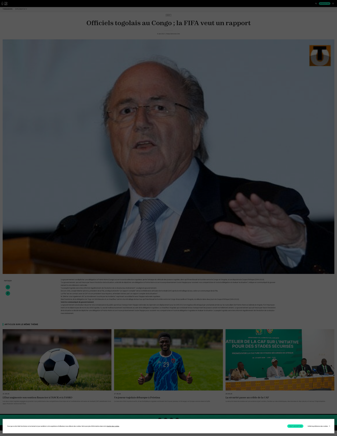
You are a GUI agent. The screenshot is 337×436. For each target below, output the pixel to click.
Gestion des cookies (113, 426)
